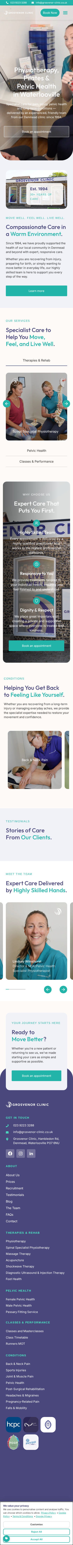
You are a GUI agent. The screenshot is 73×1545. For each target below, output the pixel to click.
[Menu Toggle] (65, 12)
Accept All (36, 1539)
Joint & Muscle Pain (19, 1376)
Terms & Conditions (22, 1516)
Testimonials (15, 1195)
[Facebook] (10, 1153)
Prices (10, 1182)
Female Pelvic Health (20, 1299)
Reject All (36, 1531)
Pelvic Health (15, 1383)
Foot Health (14, 1279)
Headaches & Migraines (22, 1395)
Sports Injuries (16, 1370)
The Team (13, 1208)
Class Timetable (17, 1337)
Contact (11, 1221)
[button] (7, 403)
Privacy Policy (48, 1512)
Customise (36, 1524)
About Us (12, 1175)
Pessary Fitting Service (22, 1312)
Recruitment (14, 1188)
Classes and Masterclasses (25, 1331)
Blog (9, 1201)
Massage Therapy (18, 1254)
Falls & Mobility (16, 1408)
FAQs (9, 1214)
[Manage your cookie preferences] (6, 1538)
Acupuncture (15, 1260)
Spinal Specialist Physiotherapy (27, 1247)
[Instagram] (20, 1153)
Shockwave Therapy (20, 1266)
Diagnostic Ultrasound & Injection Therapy (35, 1273)
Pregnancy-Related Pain (22, 1401)
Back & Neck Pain (18, 1364)
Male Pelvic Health (19, 1305)
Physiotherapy (16, 1241)
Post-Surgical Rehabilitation (25, 1389)
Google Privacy (44, 1516)
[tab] (36, 360)
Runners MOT (15, 1343)
